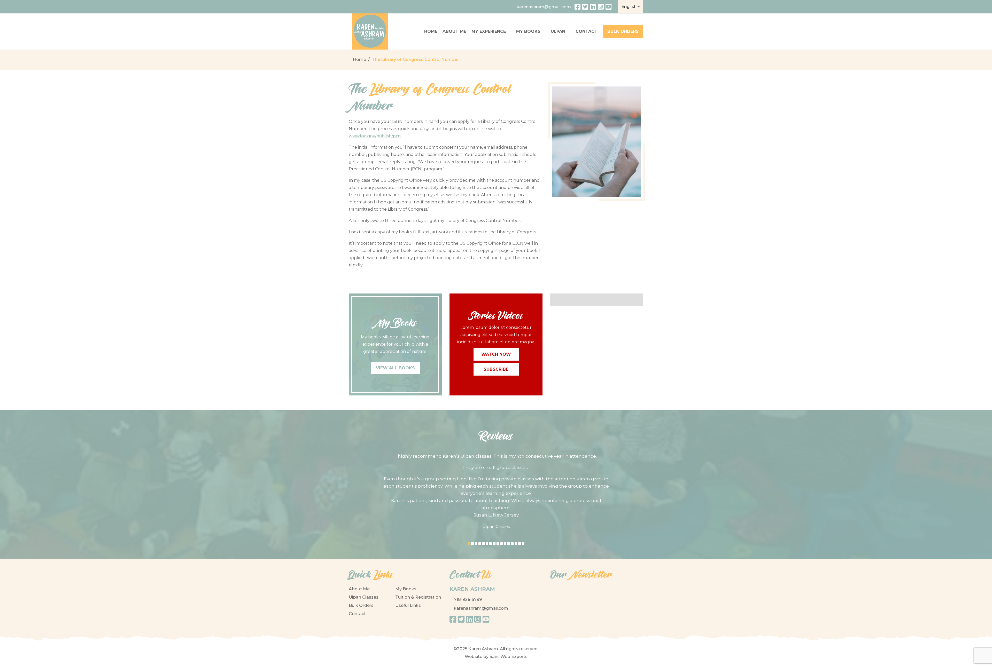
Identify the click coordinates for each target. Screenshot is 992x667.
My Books (528, 31)
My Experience (488, 31)
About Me (359, 588)
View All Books (395, 368)
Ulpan (558, 31)
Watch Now (496, 354)
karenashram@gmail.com (481, 608)
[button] (469, 543)
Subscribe (496, 369)
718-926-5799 (468, 599)
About (454, 31)
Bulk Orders (361, 605)
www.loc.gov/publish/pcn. (375, 135)
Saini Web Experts (509, 656)
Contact (357, 613)
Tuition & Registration (418, 597)
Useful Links (408, 605)
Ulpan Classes (363, 597)
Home (430, 31)
